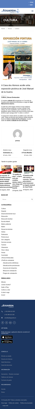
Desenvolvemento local (8, 213)
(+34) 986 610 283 (9, 314)
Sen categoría (5, 239)
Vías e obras (5, 250)
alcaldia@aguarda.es (10, 318)
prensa (17, 140)
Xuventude (4, 255)
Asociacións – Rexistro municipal (10, 374)
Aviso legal (4, 403)
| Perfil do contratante (7, 260)
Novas (10, 28)
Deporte (3, 211)
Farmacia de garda (6, 380)
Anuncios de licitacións (10, 268)
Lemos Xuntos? (6, 284)
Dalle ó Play (5, 287)
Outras (3, 232)
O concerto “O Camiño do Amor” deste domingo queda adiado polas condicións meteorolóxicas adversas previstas (6, 181)
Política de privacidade (26, 403)
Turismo (3, 245)
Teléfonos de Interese (7, 377)
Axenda (3, 389)
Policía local (5, 237)
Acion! (3, 295)
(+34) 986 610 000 (10, 311)
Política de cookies (14, 403)
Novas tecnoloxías (6, 229)
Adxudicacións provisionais (11, 265)
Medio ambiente (6, 224)
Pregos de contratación (10, 273)
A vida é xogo (5, 292)
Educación (4, 216)
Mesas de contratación (10, 270)
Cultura (17, 28)
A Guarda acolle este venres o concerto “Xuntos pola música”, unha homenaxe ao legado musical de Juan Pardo (29, 181)
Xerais (3, 252)
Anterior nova (7, 150)
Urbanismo (4, 247)
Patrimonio (4, 234)
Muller (3, 226)
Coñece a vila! (5, 290)
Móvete (3, 282)
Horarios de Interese (6, 359)
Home (3, 28)
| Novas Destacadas (13, 97)
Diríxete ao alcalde (6, 356)
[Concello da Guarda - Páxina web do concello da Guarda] (10, 11)
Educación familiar (6, 219)
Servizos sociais (6, 242)
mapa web (5, 405)
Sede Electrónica (5, 362)
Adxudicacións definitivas (10, 263)
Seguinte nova (27, 150)
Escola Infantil (5, 221)
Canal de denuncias (6, 365)
